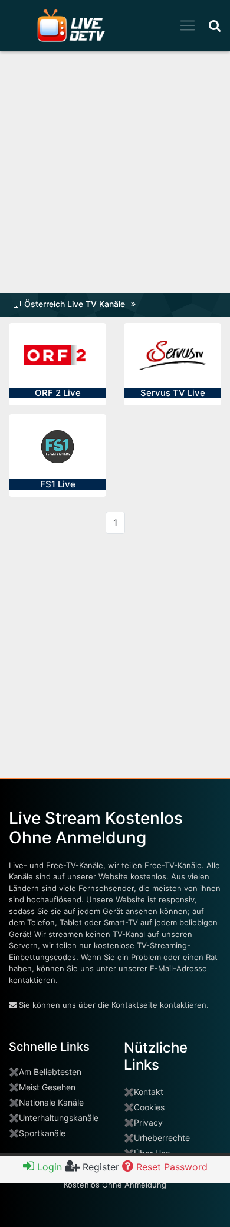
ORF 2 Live (58, 392)
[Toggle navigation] (187, 25)
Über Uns (152, 1153)
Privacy (148, 1122)
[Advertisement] (115, 176)
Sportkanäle (42, 1133)
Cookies (149, 1107)
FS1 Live (57, 484)
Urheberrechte (162, 1138)
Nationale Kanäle (51, 1102)
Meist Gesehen (47, 1087)
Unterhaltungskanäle (58, 1118)
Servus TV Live (172, 392)
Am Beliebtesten (50, 1072)
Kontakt (148, 1092)
